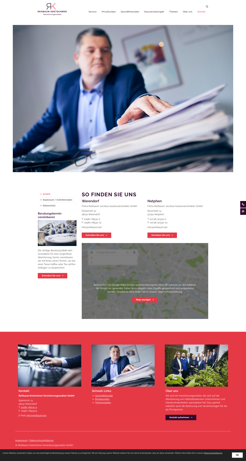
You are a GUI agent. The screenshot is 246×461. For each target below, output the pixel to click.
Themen (173, 11)
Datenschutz (49, 205)
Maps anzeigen (143, 299)
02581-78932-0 (29, 407)
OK (237, 455)
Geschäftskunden (130, 11)
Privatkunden (109, 11)
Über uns (187, 11)
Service (93, 11)
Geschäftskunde (104, 395)
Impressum (21, 440)
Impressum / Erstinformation (57, 200)
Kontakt (201, 11)
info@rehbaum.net (36, 415)
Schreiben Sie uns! (95, 235)
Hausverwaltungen (154, 11)
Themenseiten (103, 402)
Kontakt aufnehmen (179, 417)
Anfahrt (46, 194)
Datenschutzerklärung (41, 440)
